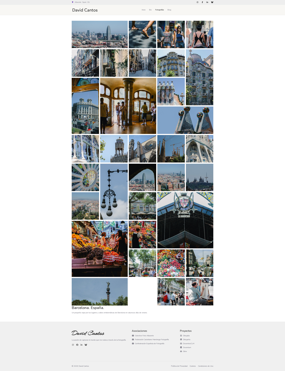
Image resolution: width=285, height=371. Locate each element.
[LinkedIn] (207, 2)
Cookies (193, 366)
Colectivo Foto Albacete (144, 335)
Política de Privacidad (179, 366)
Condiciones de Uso (205, 366)
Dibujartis (186, 339)
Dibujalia (186, 335)
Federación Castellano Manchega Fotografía (152, 339)
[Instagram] (197, 2)
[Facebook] (202, 2)
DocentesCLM (188, 343)
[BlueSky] (212, 2)
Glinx (185, 351)
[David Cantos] (86, 9)
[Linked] (81, 345)
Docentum (187, 347)
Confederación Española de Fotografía (149, 343)
